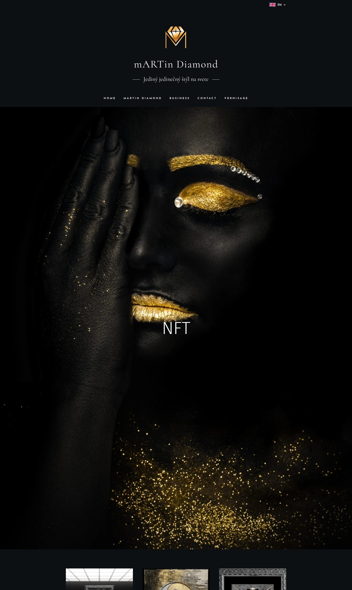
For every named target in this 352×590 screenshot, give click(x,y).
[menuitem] (112, 99)
